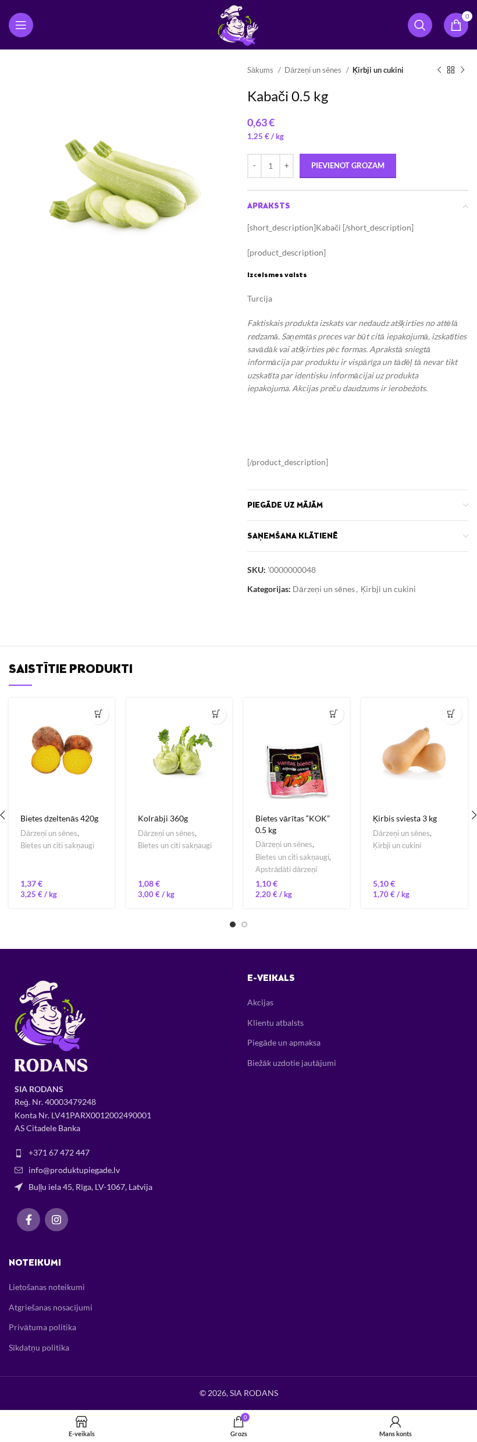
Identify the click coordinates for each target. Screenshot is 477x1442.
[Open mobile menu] (21, 25)
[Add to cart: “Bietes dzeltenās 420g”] (98, 714)
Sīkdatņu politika (39, 1347)
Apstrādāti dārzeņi (286, 869)
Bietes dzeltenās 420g (59, 818)
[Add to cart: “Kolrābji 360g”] (216, 714)
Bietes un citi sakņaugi (57, 845)
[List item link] (119, 1152)
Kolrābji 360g (163, 818)
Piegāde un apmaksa (284, 1042)
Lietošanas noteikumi (47, 1287)
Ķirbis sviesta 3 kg (405, 818)
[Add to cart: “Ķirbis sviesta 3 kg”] (452, 714)
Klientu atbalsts (275, 1023)
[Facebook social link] (28, 1219)
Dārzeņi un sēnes (313, 70)
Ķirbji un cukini (378, 70)
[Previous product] (439, 70)
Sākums (261, 70)
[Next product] (462, 70)
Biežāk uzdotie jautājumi (291, 1063)
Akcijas (260, 1002)
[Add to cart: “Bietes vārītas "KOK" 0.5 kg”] (333, 714)
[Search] (420, 25)
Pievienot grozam (348, 165)
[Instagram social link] (56, 1219)
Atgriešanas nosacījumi (50, 1307)
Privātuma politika (42, 1327)
